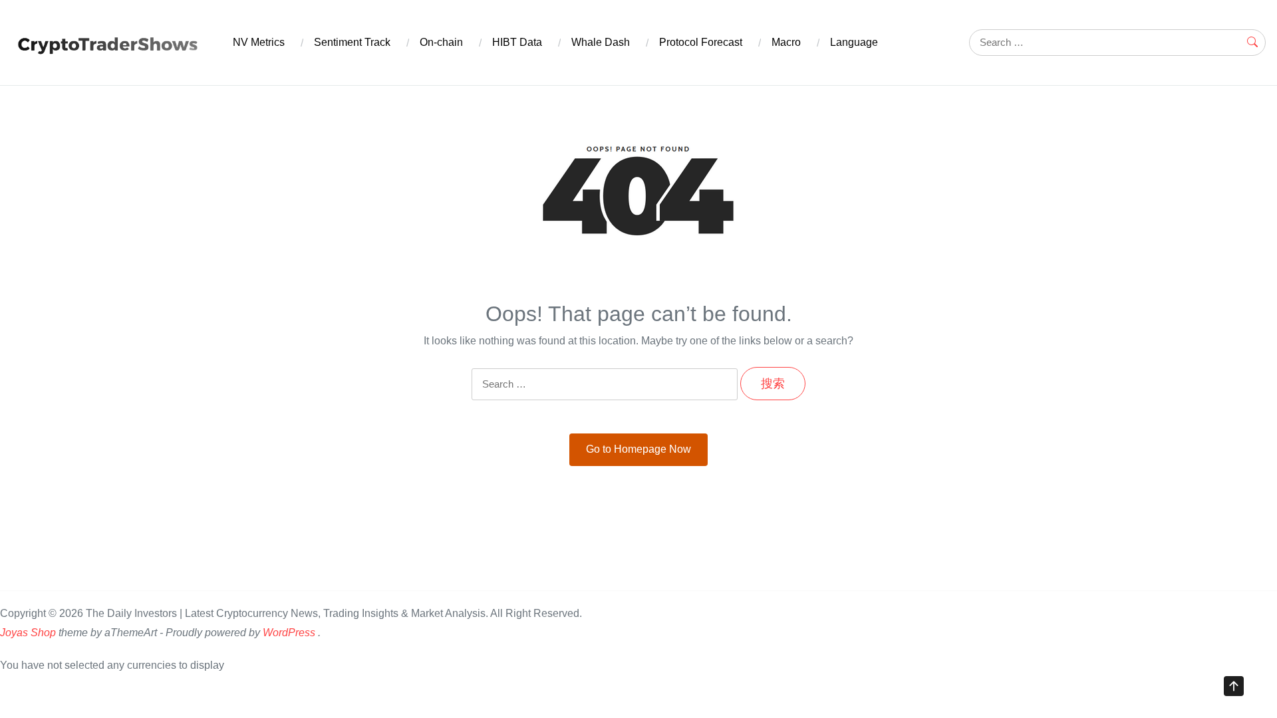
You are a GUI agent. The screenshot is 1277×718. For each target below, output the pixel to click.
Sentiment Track (352, 42)
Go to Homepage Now (638, 449)
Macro (786, 42)
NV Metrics (259, 42)
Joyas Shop (28, 632)
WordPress (289, 632)
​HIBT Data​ (517, 42)
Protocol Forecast (700, 42)
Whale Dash (600, 42)
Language (854, 42)
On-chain (441, 42)
